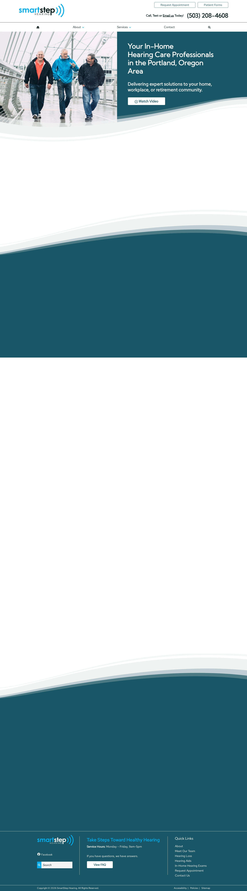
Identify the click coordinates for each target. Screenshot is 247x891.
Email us (168, 15)
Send (157, 805)
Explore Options (123, 470)
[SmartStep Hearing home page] (41, 11)
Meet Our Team (79, 204)
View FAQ (100, 865)
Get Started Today (45, 475)
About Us (42, 204)
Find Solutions (201, 470)
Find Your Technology (123, 559)
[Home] (38, 27)
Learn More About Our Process (124, 337)
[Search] (209, 27)
